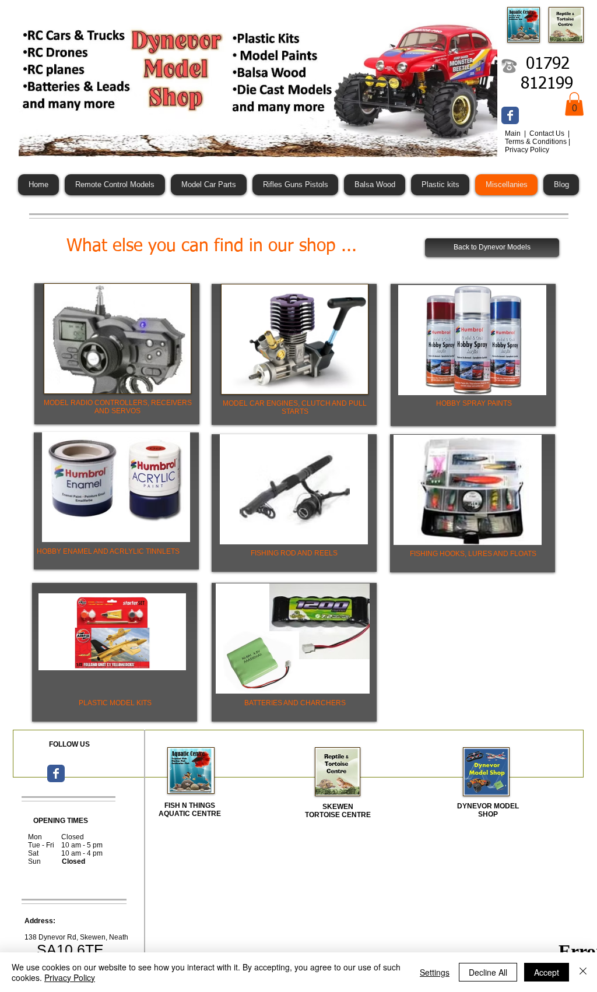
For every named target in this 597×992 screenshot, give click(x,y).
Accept (546, 972)
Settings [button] (434, 972)
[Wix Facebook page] (510, 115)
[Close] (583, 972)
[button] (574, 104)
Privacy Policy (69, 977)
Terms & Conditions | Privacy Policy (537, 146)
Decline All (488, 972)
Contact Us (547, 133)
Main (513, 133)
